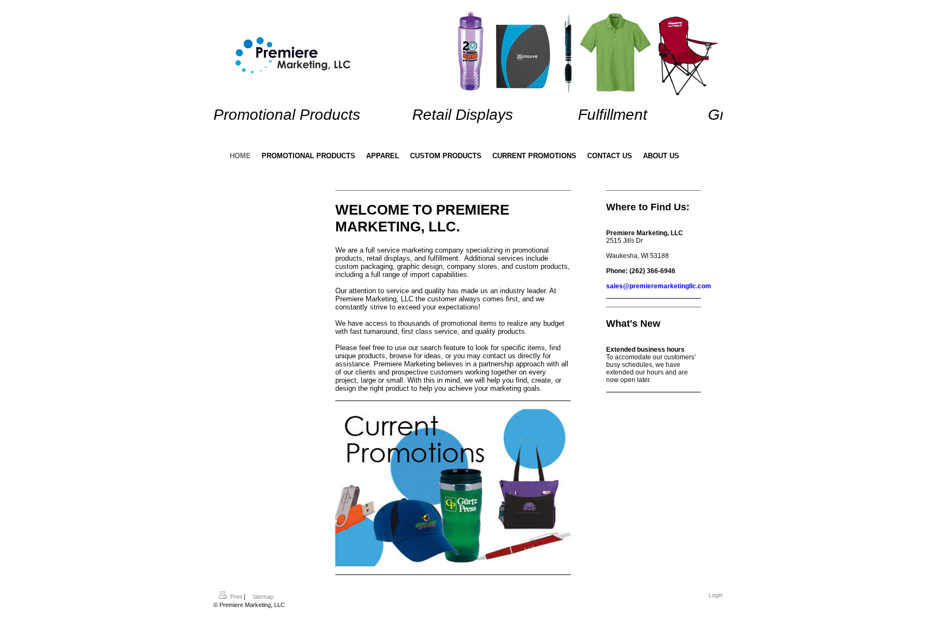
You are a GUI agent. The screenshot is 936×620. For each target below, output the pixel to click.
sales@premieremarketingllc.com (658, 286)
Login (715, 595)
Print (236, 596)
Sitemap (263, 596)
